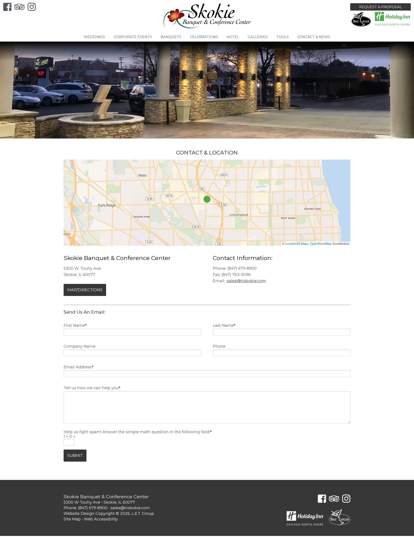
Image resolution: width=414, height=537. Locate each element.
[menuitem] (94, 37)
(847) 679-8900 (92, 508)
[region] (207, 203)
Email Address (78, 367)
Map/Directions (84, 290)
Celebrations (204, 37)
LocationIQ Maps (296, 243)
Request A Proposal (380, 7)
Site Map (72, 519)
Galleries (258, 37)
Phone (219, 346)
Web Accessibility (101, 519)
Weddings (94, 37)
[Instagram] (32, 6)
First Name (75, 325)
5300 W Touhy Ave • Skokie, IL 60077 (99, 502)
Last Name (224, 325)
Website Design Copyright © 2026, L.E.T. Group (109, 513)
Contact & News (313, 37)
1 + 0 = (69, 436)
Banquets (171, 37)
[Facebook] (7, 6)
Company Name (80, 346)
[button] (207, 199)
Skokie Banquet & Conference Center (207, 16)
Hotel (233, 37)
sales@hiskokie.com (246, 281)
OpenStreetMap (321, 243)
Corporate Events (133, 37)
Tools (282, 37)
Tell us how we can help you (92, 388)
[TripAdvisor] (19, 6)
